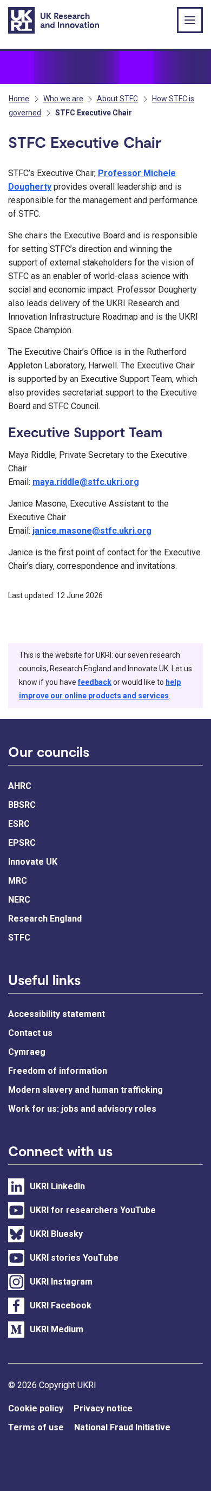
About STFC (117, 98)
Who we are (63, 98)
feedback (94, 682)
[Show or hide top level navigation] (190, 20)
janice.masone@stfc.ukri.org (91, 531)
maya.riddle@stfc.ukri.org (85, 482)
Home (19, 98)
